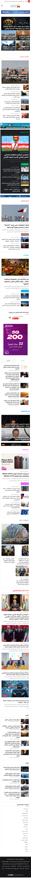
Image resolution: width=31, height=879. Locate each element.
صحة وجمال (25, 833)
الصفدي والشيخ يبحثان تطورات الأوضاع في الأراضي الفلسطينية (23, 39)
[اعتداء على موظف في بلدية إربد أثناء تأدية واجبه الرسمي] (8, 35)
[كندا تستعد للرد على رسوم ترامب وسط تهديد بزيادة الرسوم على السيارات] (24, 402)
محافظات (26, 842)
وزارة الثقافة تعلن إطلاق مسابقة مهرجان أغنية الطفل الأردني (11, 88)
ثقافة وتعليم (25, 822)
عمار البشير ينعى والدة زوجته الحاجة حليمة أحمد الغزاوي (12, 768)
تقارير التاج (22, 868)
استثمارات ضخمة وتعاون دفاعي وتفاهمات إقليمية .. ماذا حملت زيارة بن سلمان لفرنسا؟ (11, 247)
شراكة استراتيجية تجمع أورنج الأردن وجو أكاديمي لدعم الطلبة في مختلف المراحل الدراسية (15, 674)
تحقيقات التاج (25, 820)
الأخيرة (22, 360)
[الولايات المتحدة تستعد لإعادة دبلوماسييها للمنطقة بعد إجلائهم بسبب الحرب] (25, 93)
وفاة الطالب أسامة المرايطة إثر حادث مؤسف (11, 781)
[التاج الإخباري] (15, 6)
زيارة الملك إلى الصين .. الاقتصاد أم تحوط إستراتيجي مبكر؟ (11, 727)
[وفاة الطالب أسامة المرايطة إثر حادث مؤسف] (25, 781)
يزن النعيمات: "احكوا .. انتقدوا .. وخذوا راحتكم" (11, 190)
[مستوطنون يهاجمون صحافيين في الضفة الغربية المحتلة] (15, 72)
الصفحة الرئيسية (26, 866)
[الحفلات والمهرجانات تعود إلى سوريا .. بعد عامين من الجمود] (15, 434)
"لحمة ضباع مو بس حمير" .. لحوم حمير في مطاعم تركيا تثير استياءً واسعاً (11, 117)
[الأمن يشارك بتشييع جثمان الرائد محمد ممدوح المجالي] (25, 787)
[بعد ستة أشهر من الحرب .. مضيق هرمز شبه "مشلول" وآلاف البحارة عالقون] (24, 394)
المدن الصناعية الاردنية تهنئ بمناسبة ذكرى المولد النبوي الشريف (11, 367)
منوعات (26, 848)
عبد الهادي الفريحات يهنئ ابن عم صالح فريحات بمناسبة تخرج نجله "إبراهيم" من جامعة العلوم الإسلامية (11, 386)
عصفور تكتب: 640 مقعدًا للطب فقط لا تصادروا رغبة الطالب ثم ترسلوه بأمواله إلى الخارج (11, 753)
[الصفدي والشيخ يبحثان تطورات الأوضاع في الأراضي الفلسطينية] (23, 35)
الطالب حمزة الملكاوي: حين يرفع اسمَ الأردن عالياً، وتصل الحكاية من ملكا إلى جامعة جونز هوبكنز (12, 744)
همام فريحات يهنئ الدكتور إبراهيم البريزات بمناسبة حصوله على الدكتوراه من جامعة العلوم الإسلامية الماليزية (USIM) (11, 376)
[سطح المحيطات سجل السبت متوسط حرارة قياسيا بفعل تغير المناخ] (25, 296)
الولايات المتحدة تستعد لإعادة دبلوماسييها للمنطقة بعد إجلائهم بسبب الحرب (11, 95)
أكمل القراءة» (25, 234)
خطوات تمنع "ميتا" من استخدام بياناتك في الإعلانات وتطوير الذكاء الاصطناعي (11, 498)
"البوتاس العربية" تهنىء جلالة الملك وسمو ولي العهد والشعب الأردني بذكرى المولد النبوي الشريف (16, 616)
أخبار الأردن (25, 808)
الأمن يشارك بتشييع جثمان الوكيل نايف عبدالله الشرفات (12, 774)
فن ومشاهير (25, 837)
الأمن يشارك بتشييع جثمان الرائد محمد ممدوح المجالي (12, 787)
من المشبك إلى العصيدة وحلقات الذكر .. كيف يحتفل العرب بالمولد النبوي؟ (16, 281)
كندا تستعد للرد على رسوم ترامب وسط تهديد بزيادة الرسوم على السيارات (11, 402)
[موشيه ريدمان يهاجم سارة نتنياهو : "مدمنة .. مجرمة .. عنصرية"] (25, 239)
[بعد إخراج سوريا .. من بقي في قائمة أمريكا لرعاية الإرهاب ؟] (25, 101)
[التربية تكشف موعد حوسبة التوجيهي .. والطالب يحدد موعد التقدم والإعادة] (25, 504)
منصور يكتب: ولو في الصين (12, 720)
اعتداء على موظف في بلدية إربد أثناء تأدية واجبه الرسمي (8, 38)
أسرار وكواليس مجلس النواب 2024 (12, 868)
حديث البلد (25, 826)
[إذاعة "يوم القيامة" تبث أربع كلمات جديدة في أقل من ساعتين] (25, 303)
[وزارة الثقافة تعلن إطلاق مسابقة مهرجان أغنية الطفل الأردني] (26, 87)
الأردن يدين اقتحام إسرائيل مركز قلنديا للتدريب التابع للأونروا (8, 49)
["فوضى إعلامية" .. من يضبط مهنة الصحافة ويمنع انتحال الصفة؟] (8, 550)
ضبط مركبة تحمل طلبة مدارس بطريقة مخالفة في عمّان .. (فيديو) (16, 701)
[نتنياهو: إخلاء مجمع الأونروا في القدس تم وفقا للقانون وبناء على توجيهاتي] (25, 107)
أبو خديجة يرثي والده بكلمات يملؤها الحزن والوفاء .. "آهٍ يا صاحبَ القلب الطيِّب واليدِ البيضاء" (12, 795)
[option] (15, 34)
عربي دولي (25, 835)
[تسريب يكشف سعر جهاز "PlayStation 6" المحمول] (25, 512)
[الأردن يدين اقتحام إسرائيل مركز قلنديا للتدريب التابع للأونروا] (8, 46)
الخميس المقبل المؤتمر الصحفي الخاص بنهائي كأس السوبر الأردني (16, 156)
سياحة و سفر (25, 831)
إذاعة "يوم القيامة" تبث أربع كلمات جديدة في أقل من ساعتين (11, 304)
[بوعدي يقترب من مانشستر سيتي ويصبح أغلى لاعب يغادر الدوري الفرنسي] (25, 169)
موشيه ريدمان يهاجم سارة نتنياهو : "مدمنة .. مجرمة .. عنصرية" (11, 240)
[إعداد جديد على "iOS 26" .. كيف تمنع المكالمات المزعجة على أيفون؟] (25, 488)
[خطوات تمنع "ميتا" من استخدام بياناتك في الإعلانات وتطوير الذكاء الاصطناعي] (25, 496)
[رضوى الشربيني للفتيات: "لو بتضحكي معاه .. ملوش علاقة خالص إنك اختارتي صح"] (15, 421)
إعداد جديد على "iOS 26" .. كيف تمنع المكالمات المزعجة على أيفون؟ (11, 490)
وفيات (26, 851)
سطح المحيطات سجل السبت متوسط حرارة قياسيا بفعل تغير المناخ (11, 297)
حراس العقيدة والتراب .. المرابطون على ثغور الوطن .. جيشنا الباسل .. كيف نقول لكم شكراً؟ (11, 734)
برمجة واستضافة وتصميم (19, 874)
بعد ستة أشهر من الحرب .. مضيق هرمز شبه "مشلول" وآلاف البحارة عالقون (11, 395)
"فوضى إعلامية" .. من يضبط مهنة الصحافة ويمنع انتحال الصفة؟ (9, 560)
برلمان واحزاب (25, 815)
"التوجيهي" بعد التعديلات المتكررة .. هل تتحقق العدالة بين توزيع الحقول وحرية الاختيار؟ (22, 581)
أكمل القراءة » (25, 164)
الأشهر (8, 360)
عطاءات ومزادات (24, 840)
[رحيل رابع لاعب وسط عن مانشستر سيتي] (25, 177)
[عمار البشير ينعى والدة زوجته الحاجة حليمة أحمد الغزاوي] (25, 769)
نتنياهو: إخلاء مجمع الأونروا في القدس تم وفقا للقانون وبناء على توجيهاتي (11, 109)
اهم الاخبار (26, 817)
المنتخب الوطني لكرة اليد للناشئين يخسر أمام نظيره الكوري (11, 184)
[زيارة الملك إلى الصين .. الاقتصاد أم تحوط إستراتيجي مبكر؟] (25, 727)
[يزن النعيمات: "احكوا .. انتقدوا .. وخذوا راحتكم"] (25, 189)
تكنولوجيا (26, 824)
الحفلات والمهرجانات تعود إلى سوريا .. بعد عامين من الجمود (16, 438)
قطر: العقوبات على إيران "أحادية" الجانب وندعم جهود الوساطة (16, 226)
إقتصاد (26, 811)
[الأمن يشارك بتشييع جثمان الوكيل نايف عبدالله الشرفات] (25, 775)
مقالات (26, 844)
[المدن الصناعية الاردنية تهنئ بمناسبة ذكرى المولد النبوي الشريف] (24, 367)
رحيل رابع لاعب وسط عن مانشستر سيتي (11, 178)
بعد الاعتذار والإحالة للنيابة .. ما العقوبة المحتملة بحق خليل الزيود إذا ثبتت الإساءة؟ (23, 561)
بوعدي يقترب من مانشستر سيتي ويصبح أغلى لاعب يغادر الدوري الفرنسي (11, 171)
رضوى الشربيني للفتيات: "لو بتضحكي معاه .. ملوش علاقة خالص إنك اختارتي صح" (16, 426)
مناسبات (26, 846)
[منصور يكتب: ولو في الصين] (25, 721)
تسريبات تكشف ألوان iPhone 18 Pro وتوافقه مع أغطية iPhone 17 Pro (15, 475)
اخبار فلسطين (25, 813)
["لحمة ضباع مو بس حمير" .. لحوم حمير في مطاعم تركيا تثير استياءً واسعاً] (25, 115)
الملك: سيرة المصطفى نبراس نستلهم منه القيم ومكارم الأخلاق (15, 1)
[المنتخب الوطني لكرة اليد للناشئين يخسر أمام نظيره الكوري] (25, 183)
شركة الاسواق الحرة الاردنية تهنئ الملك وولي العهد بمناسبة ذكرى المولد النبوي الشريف (16, 646)
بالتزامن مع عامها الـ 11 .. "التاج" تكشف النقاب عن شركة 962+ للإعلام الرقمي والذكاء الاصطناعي (16, 28)
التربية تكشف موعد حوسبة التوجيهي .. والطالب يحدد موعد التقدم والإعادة (11, 506)
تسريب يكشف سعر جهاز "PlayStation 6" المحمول (13, 513)
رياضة (26, 828)
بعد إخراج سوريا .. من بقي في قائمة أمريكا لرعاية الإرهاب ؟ (12, 102)
